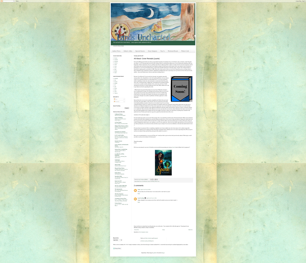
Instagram (155, 238)
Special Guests (140, 51)
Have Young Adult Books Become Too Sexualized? (121, 191)
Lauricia (115, 62)
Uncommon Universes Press (120, 198)
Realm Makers (118, 172)
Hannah (115, 81)
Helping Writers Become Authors (121, 126)
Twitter (146, 238)
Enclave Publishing (119, 117)
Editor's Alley (128, 51)
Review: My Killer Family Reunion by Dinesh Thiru (121, 195)
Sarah (115, 72)
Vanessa (115, 93)
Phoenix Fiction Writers (119, 168)
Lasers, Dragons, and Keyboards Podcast (121, 145)
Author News (116, 51)
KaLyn (115, 88)
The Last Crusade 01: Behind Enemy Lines (120, 183)
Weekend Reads (173, 51)
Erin (115, 80)
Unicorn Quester (118, 203)
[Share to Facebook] (155, 179)
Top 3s (162, 51)
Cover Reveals (144, 181)
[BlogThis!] (152, 179)
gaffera (155, 252)
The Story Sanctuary (119, 193)
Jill (149, 147)
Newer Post (136, 229)
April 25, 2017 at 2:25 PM (145, 189)
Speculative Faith (118, 176)
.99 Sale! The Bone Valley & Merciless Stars (120, 151)
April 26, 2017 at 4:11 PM (151, 198)
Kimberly (116, 61)
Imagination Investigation (120, 131)
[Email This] (151, 179)
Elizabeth (116, 78)
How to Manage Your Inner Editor (121, 123)
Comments (117, 101)
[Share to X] (154, 179)
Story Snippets (152, 51)
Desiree (115, 58)
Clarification (117, 142)
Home (163, 229)
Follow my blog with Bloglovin (148, 240)
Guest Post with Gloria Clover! (120, 165)
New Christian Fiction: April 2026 (121, 132)
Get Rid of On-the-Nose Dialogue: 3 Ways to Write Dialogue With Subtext (121, 128)
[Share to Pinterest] (157, 179)
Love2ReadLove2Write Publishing (119, 154)
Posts (116, 99)
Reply (139, 193)
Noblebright (117, 160)
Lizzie (139, 189)
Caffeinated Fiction (119, 114)
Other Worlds (117, 164)
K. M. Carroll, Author (119, 135)
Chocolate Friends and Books (120, 186)
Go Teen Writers (118, 122)
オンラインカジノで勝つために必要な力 (121, 205)
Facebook (150, 238)
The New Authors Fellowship (121, 185)
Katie (115, 90)
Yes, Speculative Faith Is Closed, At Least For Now (121, 178)
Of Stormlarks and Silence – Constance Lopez (120, 162)
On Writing (152, 181)
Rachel (115, 71)
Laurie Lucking (141, 198)
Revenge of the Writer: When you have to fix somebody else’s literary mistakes (121, 137)
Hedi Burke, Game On (119, 147)
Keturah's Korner (118, 141)
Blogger (163, 252)
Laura (115, 91)
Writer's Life (185, 51)
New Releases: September (119, 174)
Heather (115, 83)
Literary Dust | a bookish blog (121, 149)
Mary (115, 69)
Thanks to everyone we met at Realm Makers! (120, 119)
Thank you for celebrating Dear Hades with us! (121, 157)
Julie (115, 86)
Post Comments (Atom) (143, 232)
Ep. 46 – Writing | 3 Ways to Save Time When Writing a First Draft (121, 200)
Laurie (149, 181)
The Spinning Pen (118, 189)
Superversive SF (118, 181)
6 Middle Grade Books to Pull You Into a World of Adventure (121, 170)
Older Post (190, 229)
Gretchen (116, 59)
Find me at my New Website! (120, 115)
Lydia (115, 67)
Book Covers (139, 181)
